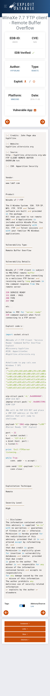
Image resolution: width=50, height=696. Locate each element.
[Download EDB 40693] (26, 81)
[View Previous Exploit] (7, 121)
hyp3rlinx (15, 71)
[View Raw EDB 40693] (34, 81)
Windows (15, 99)
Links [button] (24, 629)
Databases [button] (24, 624)
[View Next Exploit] (42, 121)
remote (35, 71)
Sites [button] (24, 634)
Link (32, 606)
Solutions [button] (24, 640)
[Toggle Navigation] (6, 6)
